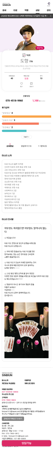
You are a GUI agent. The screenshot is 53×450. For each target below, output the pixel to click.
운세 (4, 10)
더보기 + (26, 137)
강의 (49, 10)
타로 (15, 10)
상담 (37, 10)
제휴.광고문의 (30, 383)
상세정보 (10, 146)
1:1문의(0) (42, 146)
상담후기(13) (26, 146)
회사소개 (5, 380)
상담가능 (26, 443)
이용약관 (28, 380)
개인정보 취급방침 (8, 383)
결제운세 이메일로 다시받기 (13, 419)
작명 (26, 10)
